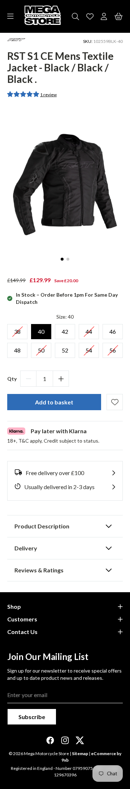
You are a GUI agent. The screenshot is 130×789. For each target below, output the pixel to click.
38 (17, 329)
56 (112, 348)
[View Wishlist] (90, 16)
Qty (12, 379)
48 (17, 348)
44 (89, 329)
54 (89, 348)
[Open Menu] (10, 16)
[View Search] (75, 16)
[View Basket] (118, 16)
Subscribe (31, 716)
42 (65, 329)
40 (41, 329)
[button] (23, 93)
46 (112, 329)
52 (65, 348)
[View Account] (104, 16)
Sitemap (80, 753)
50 (41, 348)
